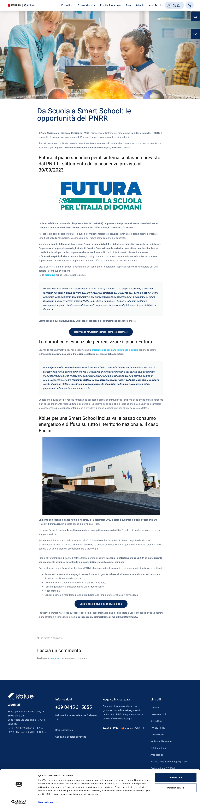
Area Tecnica (156, 5)
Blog (128, 5)
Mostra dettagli (46, 802)
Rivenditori (156, 721)
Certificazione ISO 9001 (163, 768)
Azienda (140, 5)
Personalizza (174, 787)
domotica (45, 638)
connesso (55, 658)
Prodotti (65, 5)
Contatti (155, 707)
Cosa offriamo (84, 5)
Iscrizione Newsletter (161, 741)
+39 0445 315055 (73, 707)
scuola (59, 638)
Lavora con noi (158, 714)
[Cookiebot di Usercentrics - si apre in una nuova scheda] (19, 802)
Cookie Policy (158, 734)
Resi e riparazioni (64, 730)
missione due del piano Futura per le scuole (115, 350)
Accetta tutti (175, 777)
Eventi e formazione (110, 5)
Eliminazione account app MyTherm (169, 761)
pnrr (53, 638)
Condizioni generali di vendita (70, 737)
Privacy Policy (158, 728)
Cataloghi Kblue (159, 748)
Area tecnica (157, 755)
